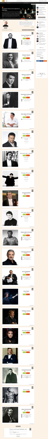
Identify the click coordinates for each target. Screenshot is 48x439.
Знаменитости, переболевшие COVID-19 (27, 259)
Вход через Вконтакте (40, 52)
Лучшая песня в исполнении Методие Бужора (42, 22)
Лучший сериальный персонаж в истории (42, 7)
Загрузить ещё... (18, 426)
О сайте (38, 74)
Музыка (10, 17)
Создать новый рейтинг (42, 17)
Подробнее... (26, 142)
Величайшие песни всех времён (42, 27)
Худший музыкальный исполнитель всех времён (27, 239)
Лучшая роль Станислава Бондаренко (42, 10)
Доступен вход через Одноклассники (39, 54)
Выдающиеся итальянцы (27, 40)
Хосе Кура (26, 291)
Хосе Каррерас (26, 271)
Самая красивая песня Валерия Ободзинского (42, 39)
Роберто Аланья (26, 310)
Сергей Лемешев (26, 370)
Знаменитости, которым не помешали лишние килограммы (27, 44)
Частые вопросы (41, 74)
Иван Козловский (26, 409)
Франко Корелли (26, 74)
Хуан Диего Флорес (26, 114)
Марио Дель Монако (26, 232)
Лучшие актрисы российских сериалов (42, 14)
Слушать (10, 67)
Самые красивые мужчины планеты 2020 (42, 12)
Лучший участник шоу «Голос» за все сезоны (42, 25)
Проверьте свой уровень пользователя (40, 56)
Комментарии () (31, 49)
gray (14, 17)
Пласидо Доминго (26, 251)
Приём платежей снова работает (41, 49)
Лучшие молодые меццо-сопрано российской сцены (42, 41)
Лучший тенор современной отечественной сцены (42, 33)
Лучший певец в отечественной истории (26, 376)
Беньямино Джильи (26, 94)
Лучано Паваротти (26, 35)
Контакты (45, 74)
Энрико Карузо (26, 55)
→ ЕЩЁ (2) (27, 45)
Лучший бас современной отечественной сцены (42, 44)
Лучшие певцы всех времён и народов (27, 61)
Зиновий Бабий (26, 192)
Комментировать (32, 364)
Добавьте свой (23, 18)
